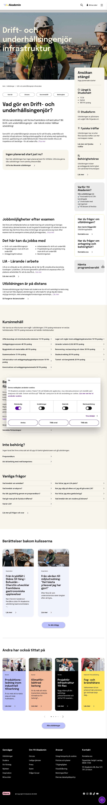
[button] (51, 716)
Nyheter (6, 769)
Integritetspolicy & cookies (66, 756)
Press (31, 764)
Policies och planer (63, 760)
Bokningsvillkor (62, 773)
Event (31, 769)
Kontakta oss (87, 756)
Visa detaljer (90, 416)
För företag (7, 764)
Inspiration (7, 773)
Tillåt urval (53, 423)
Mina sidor (7, 777)
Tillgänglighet (61, 764)
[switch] (42, 408)
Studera (6, 760)
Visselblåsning (61, 769)
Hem (4, 86)
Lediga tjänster (35, 760)
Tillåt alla (84, 423)
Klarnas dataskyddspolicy (65, 777)
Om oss (32, 756)
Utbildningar (10, 86)
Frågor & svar (34, 773)
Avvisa (23, 423)
